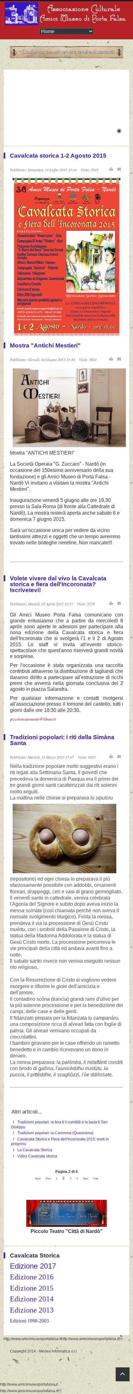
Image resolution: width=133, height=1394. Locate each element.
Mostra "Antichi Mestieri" (45, 345)
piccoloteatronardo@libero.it (33, 719)
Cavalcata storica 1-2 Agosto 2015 (58, 155)
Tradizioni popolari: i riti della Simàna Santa (62, 740)
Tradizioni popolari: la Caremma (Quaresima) (55, 1133)
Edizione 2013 (32, 1310)
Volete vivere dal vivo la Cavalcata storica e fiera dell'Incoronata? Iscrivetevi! (58, 584)
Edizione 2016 (32, 1277)
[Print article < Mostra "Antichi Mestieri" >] (111, 359)
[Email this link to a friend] (119, 169)
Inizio (38, 1178)
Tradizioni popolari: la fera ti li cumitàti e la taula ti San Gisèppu (59, 1124)
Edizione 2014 (32, 1299)
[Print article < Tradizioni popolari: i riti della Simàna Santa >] (111, 756)
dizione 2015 (34, 1288)
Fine (95, 1178)
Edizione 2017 (33, 1266)
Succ (85, 1178)
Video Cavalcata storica (37, 1156)
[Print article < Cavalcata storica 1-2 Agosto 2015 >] (111, 169)
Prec (48, 1178)
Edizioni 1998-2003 (29, 1320)
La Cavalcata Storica (34, 1150)
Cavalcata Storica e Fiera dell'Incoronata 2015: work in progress (60, 1141)
